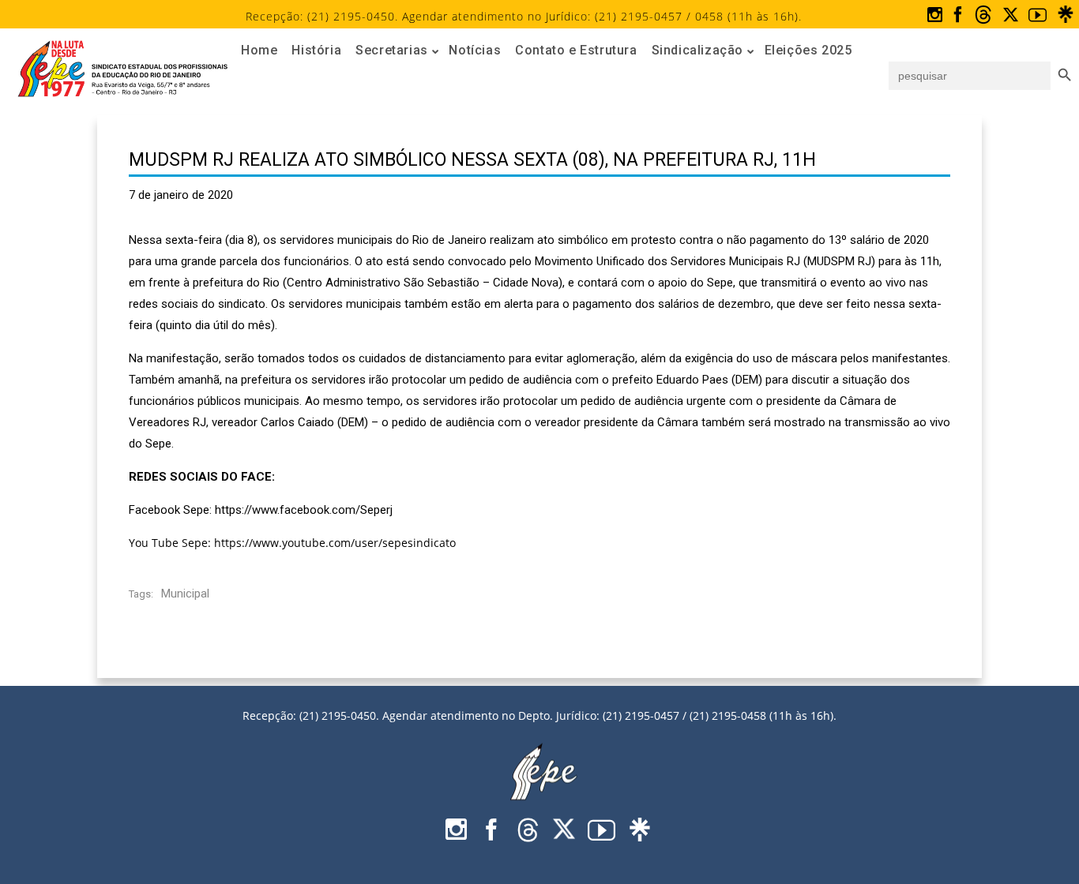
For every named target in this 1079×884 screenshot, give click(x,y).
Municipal (185, 593)
